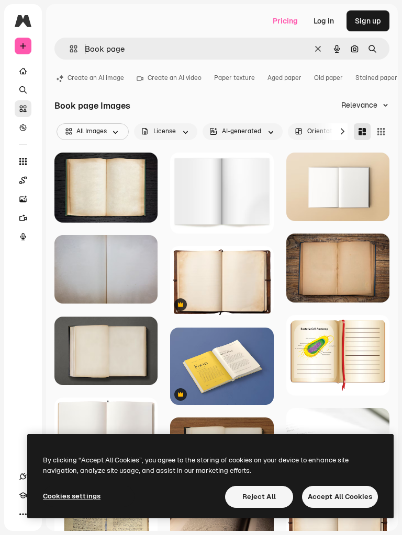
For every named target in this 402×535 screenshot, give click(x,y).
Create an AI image (96, 78)
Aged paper (284, 78)
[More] (23, 514)
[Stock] (23, 108)
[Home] (23, 71)
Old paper (328, 78)
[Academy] (23, 495)
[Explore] (23, 127)
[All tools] (23, 161)
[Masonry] (362, 131)
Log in (324, 21)
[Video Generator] (23, 218)
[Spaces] (23, 180)
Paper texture (234, 78)
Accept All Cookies (340, 496)
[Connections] (23, 476)
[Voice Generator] (23, 236)
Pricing (285, 21)
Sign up (368, 21)
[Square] (381, 131)
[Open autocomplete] (69, 49)
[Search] (23, 90)
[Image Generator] (23, 199)
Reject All (259, 496)
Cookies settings (71, 496)
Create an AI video (175, 78)
